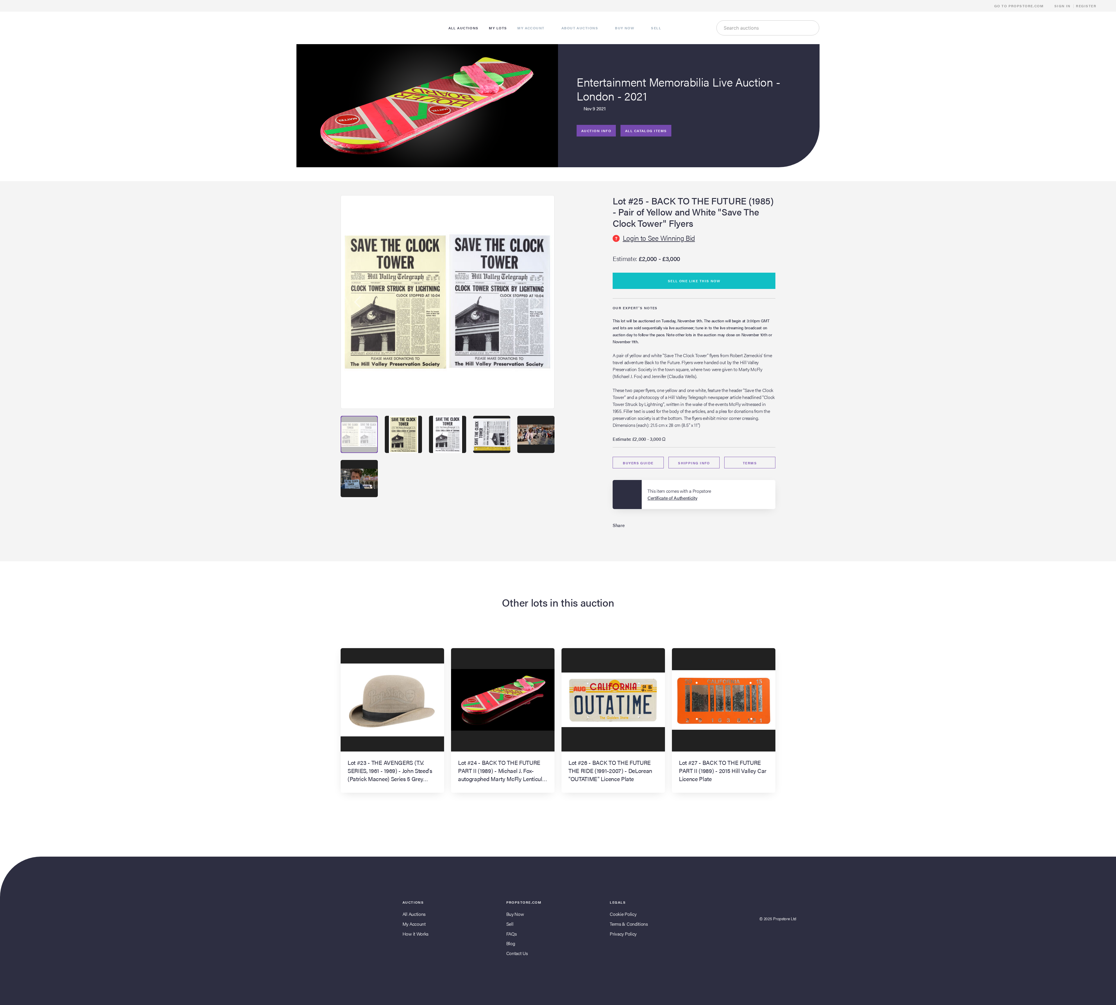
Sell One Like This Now (694, 280)
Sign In (1062, 5)
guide (638, 462)
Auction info (596, 130)
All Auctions (414, 914)
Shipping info (694, 462)
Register (1086, 5)
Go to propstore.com (1019, 5)
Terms (750, 462)
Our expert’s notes (635, 307)
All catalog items (646, 130)
